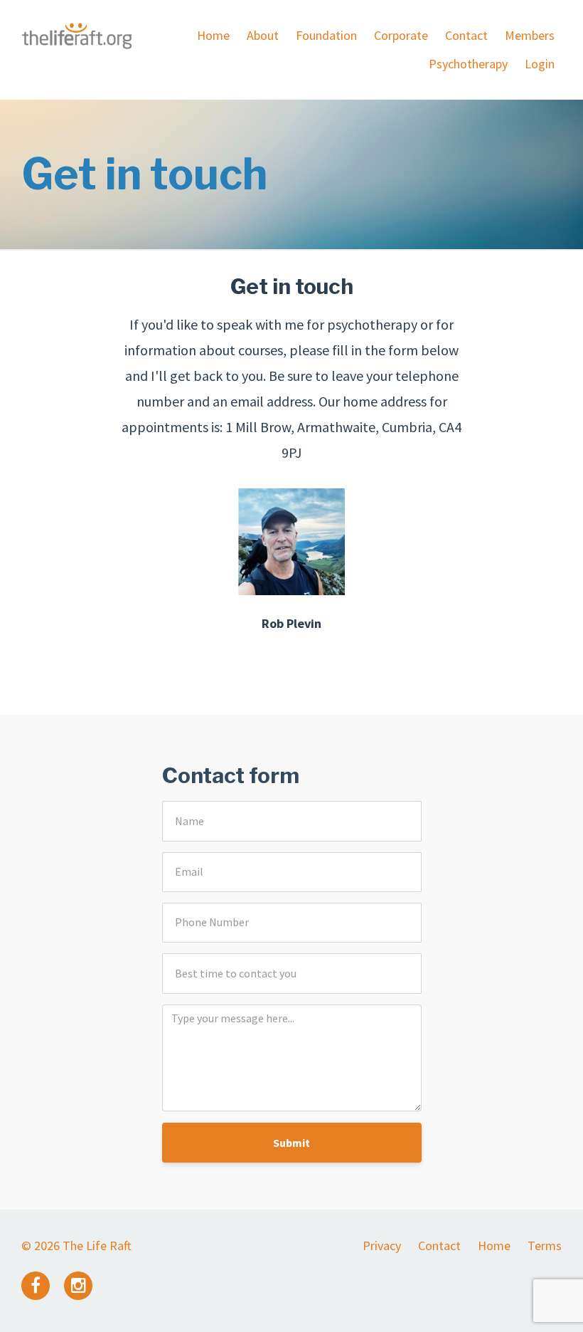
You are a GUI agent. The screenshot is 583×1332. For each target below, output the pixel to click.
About (263, 35)
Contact (466, 35)
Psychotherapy (468, 64)
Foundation (326, 35)
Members (530, 35)
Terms (545, 1245)
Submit (291, 1143)
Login (540, 64)
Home (213, 35)
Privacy (382, 1245)
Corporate (401, 35)
